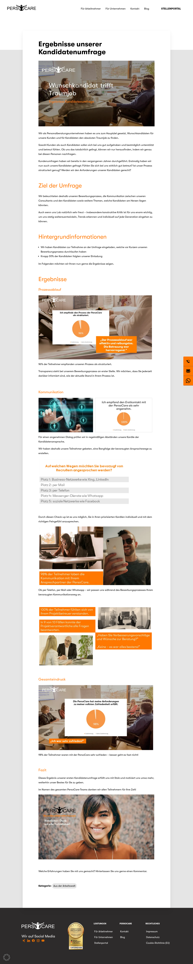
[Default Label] (24, 940)
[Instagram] (38, 940)
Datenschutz (153, 937)
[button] (6, 957)
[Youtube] (43, 940)
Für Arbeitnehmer (91, 8)
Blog (146, 8)
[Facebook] (33, 940)
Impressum (152, 931)
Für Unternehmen (116, 8)
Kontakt (134, 8)
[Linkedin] (28, 940)
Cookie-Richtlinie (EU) (158, 943)
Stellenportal (171, 8)
